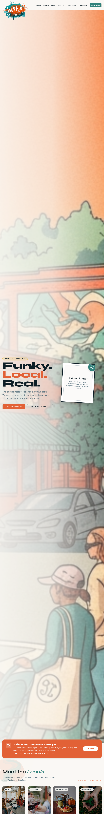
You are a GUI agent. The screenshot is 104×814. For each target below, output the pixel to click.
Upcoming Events (38, 407)
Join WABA (95, 5)
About (38, 5)
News (53, 5)
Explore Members (14, 407)
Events (46, 5)
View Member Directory (88, 780)
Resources (72, 5)
